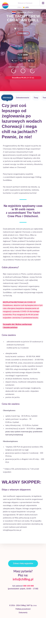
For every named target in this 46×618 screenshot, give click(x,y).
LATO (27, 7)
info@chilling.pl (23, 579)
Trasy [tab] (36, 98)
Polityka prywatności (23, 609)
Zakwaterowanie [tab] (22, 98)
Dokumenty (23, 612)
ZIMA (19, 7)
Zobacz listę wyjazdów (23, 563)
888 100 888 (28, 586)
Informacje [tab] (7, 98)
